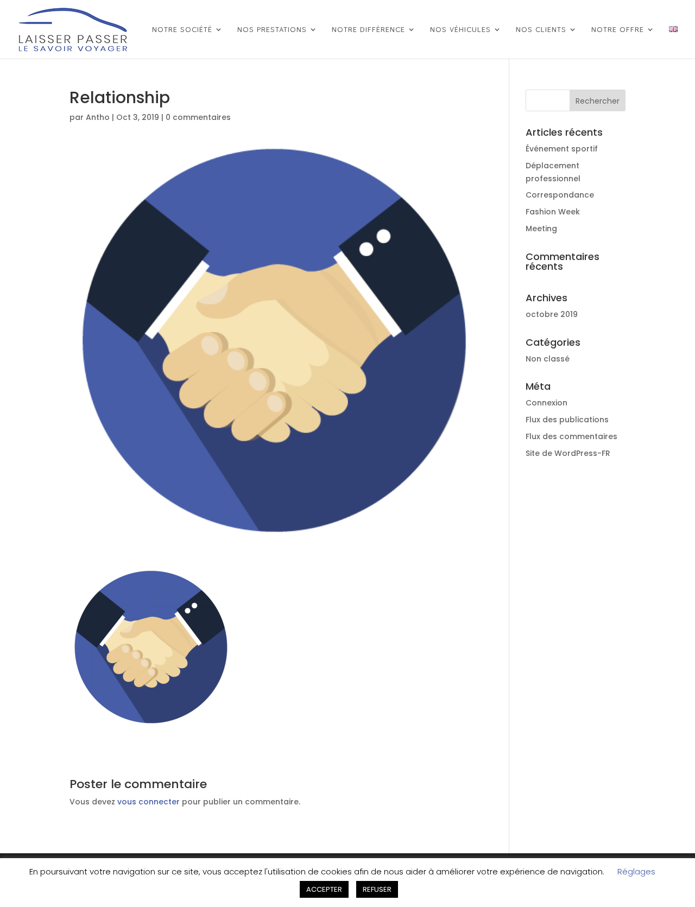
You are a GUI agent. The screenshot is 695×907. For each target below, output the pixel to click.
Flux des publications (567, 419)
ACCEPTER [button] (324, 889)
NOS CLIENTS (541, 30)
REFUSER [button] (377, 889)
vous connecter (148, 801)
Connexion (546, 402)
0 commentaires (198, 117)
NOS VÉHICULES (460, 30)
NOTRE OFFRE (617, 30)
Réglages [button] (636, 871)
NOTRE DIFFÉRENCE (368, 30)
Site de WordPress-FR (568, 453)
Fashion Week (553, 211)
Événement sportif (562, 148)
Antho (98, 117)
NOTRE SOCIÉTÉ (182, 30)
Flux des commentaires (571, 436)
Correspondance (560, 194)
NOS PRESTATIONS (272, 30)
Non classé (548, 358)
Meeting (541, 228)
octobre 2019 (552, 314)
